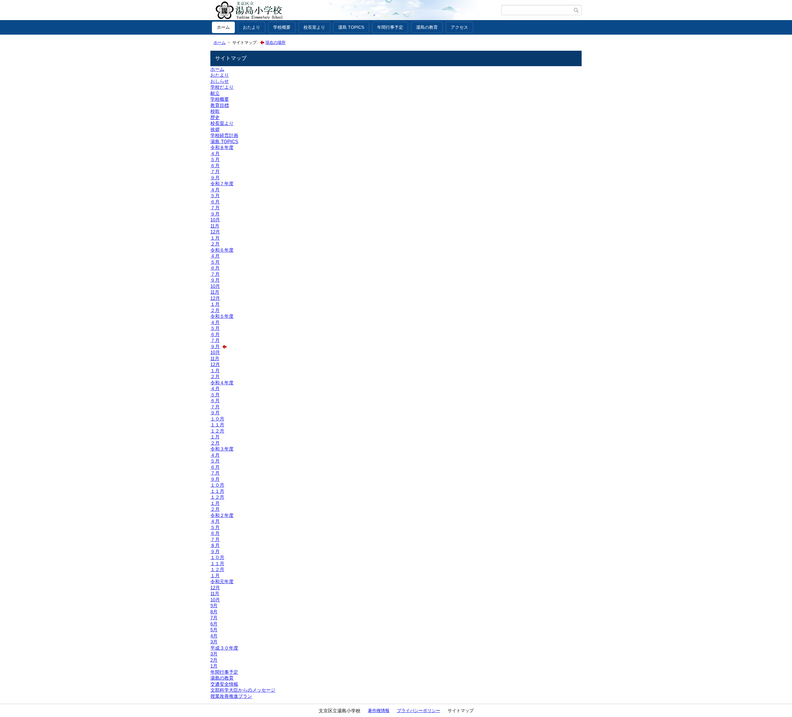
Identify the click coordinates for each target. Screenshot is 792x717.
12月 (215, 231)
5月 (213, 629)
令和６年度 (222, 250)
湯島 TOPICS (351, 27)
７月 (215, 171)
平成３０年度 (224, 648)
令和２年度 (222, 515)
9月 (213, 605)
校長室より (314, 27)
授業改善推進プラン (231, 696)
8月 (213, 611)
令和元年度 (222, 581)
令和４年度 (222, 382)
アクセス (459, 27)
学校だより (222, 87)
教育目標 (219, 105)
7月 (213, 617)
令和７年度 (222, 183)
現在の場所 (275, 42)
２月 (215, 243)
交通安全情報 (224, 684)
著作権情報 (379, 710)
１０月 (217, 418)
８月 (215, 545)
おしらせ (219, 81)
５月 (215, 159)
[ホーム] (356, 10)
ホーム (223, 27)
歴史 (215, 117)
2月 (213, 660)
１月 (215, 238)
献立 (215, 93)
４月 (215, 153)
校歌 (215, 111)
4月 (213, 635)
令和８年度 (222, 147)
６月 (215, 165)
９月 (215, 177)
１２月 (217, 430)
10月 (215, 219)
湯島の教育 (427, 27)
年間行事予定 (390, 27)
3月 (213, 641)
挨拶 (215, 129)
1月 (213, 665)
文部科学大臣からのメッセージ (242, 690)
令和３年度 (222, 448)
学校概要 (282, 27)
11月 (214, 225)
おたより (251, 27)
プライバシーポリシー (418, 710)
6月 (213, 623)
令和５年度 (222, 316)
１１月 (217, 424)
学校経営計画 (224, 135)
